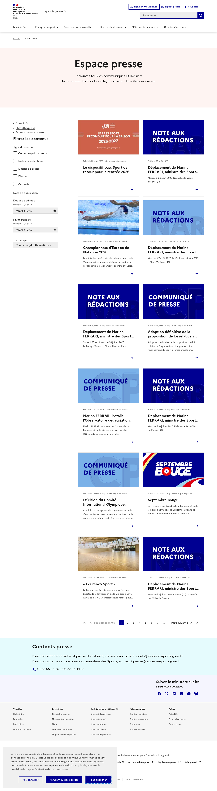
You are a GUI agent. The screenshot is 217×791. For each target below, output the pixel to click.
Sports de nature (137, 729)
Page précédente (104, 623)
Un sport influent (98, 729)
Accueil (16, 38)
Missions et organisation (63, 719)
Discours (23, 176)
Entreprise (18, 719)
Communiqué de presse (32, 153)
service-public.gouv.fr (139, 762)
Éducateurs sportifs (22, 729)
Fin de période (22, 221)
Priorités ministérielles (62, 729)
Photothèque (24, 128)
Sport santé (135, 724)
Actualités (22, 123)
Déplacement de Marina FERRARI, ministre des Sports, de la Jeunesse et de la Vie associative (173, 169)
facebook (159, 694)
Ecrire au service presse (30, 132)
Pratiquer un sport (45, 27)
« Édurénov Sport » (99, 584)
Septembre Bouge (163, 500)
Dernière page (197, 622)
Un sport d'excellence (101, 714)
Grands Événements (61, 714)
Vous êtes (193, 6)
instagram (181, 694)
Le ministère (19, 27)
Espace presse (172, 6)
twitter (166, 694)
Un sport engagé (98, 719)
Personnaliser (30, 780)
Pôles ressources (137, 709)
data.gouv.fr (191, 762)
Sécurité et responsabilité (78, 27)
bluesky (196, 694)
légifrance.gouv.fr (168, 762)
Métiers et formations (143, 27)
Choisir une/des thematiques (33, 245)
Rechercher (200, 15)
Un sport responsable (101, 734)
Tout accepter (98, 780)
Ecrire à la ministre (177, 719)
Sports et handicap (138, 714)
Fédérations (18, 724)
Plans (54, 724)
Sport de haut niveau (111, 27)
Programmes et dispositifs (64, 734)
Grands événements (175, 27)
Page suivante (179, 623)
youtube (189, 694)
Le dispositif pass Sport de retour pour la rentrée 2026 (106, 169)
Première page (84, 622)
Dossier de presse (28, 169)
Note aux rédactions (30, 161)
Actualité (24, 184)
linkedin (174, 694)
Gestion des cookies (134, 779)
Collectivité (18, 714)
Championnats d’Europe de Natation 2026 (106, 250)
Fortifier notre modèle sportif (104, 709)
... (164, 623)
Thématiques (21, 240)
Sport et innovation (139, 719)
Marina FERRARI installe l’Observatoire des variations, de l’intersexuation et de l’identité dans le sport (107, 418)
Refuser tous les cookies (64, 780)
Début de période (24, 202)
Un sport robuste (99, 724)
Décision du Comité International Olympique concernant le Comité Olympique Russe (104, 502)
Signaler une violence (145, 6)
